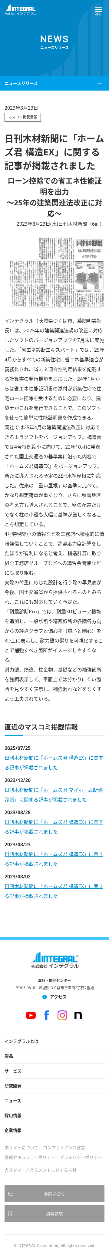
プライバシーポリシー (81, 1157)
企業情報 (13, 1130)
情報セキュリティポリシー (30, 1157)
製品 (9, 1056)
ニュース (13, 1100)
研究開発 (13, 1086)
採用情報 (13, 1115)
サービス (13, 1071)
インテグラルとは (21, 1041)
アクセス (58, 997)
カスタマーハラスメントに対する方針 (41, 1170)
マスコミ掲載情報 (22, 117)
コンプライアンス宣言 (64, 1147)
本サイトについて (21, 1147)
